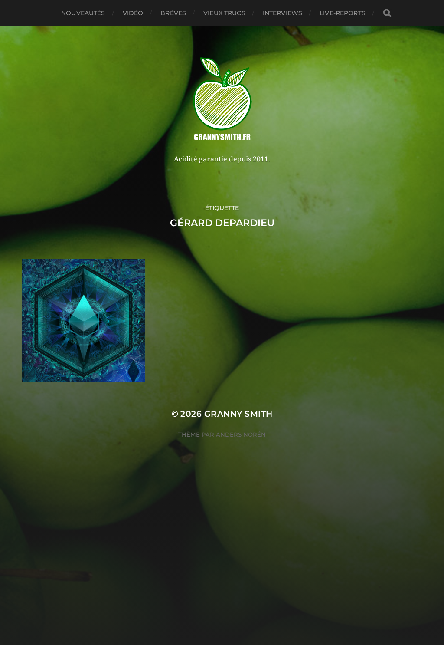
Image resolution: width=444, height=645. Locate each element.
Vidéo (133, 13)
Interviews (282, 13)
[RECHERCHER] (387, 13)
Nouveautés (83, 13)
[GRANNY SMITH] (222, 99)
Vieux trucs (224, 13)
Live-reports (343, 13)
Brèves (173, 13)
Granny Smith (238, 414)
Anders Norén (241, 434)
